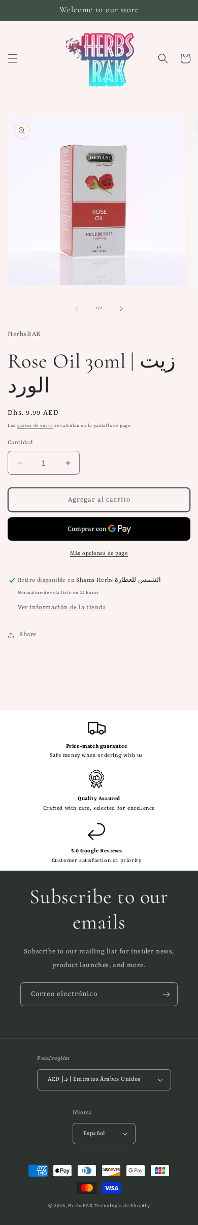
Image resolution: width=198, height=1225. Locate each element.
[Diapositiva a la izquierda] (76, 308)
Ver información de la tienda (62, 607)
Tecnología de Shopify (122, 1206)
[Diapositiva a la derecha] (121, 308)
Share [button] (28, 634)
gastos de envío (35, 425)
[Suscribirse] (166, 994)
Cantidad (20, 443)
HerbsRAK (80, 1206)
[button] (13, 58)
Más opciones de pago (99, 553)
